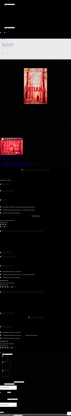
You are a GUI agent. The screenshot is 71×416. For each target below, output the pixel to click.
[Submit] (2, 355)
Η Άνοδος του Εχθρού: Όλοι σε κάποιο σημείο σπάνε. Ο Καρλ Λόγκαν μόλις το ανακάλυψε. (20, 164)
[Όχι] (22, 415)
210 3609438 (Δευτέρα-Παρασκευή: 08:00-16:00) (25, 207)
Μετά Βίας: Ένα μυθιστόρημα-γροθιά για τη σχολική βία (13, 165)
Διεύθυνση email (3, 399)
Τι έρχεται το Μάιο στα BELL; (5, 156)
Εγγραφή (1, 412)
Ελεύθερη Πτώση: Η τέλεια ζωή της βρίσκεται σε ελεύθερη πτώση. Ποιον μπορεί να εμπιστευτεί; (20, 163)
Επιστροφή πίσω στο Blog (5, 159)
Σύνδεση (9, 392)
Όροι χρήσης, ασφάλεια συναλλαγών (7, 220)
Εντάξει (15, 415)
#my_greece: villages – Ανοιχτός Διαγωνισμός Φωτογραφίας (14, 166)
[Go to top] (0, 352)
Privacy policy (19, 415)
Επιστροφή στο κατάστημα (9, 20)
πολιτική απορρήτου (23, 410)
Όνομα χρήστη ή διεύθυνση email (7, 381)
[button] (5, 12)
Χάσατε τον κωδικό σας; (4, 394)
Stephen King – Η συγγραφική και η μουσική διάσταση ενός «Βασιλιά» (14, 157)
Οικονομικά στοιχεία (4, 222)
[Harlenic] (4, 32)
